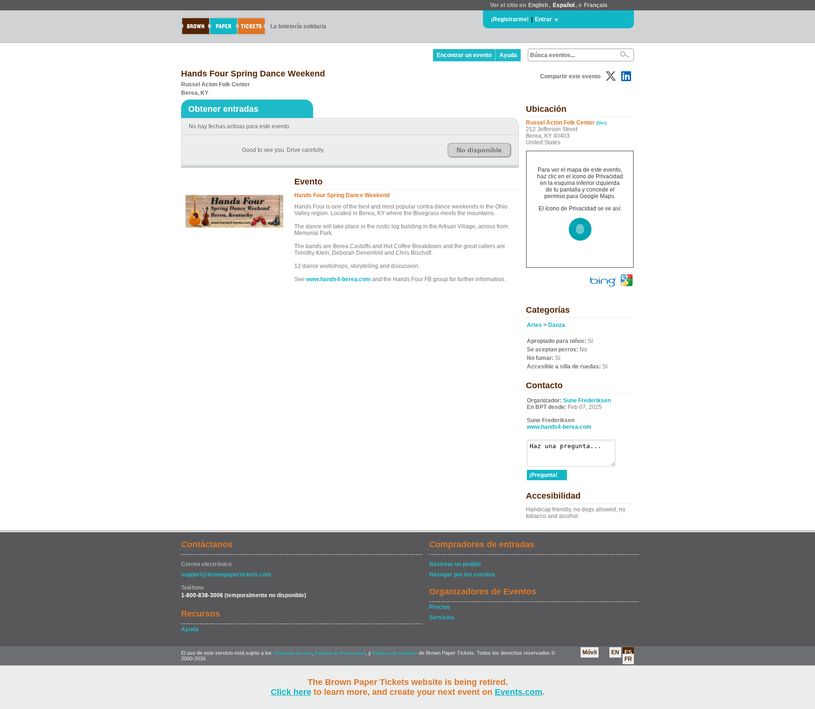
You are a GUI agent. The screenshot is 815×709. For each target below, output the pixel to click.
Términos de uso (292, 653)
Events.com (518, 692)
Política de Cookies (395, 653)
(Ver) (601, 122)
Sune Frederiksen (587, 400)
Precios (439, 607)
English (538, 5)
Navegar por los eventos (462, 574)
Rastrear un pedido (455, 564)
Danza (556, 325)
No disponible (479, 150)
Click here (291, 692)
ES (628, 652)
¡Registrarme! (510, 19)
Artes (534, 325)
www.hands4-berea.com (338, 279)
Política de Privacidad (340, 653)
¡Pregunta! (543, 475)
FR (628, 659)
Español (563, 5)
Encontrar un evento (464, 55)
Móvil (589, 652)
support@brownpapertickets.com (226, 574)
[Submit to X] (611, 76)
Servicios (442, 617)
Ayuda (508, 55)
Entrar (543, 19)
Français (595, 5)
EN (615, 652)
